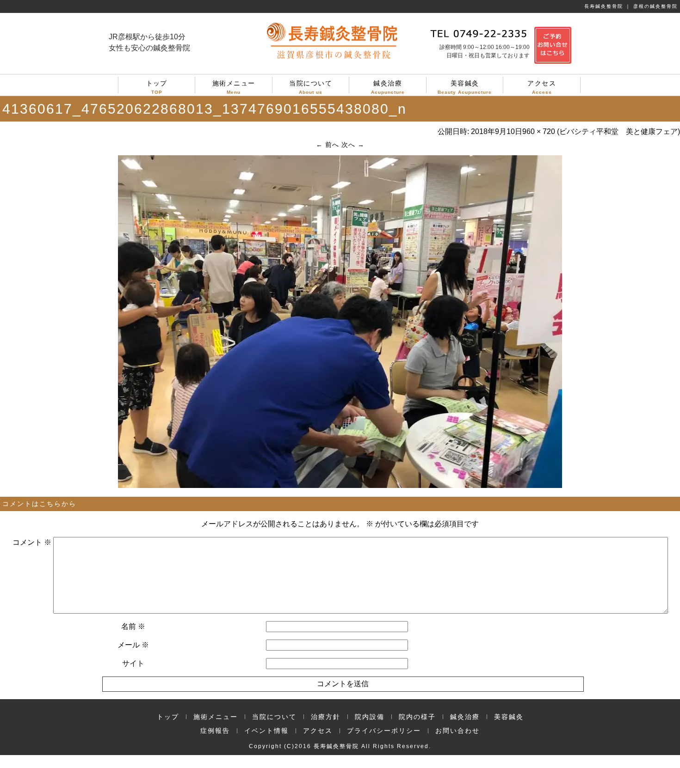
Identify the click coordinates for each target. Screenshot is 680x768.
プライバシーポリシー (384, 730)
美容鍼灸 (465, 86)
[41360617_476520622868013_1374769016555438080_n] (340, 485)
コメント (31, 542)
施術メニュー (233, 86)
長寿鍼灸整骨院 (336, 746)
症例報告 (215, 730)
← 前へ (327, 144)
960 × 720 (538, 131)
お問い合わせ (457, 730)
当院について (310, 86)
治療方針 (325, 716)
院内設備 (369, 716)
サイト (133, 663)
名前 (133, 626)
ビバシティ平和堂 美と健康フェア (618, 131)
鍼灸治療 (388, 86)
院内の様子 (417, 716)
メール (133, 645)
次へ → (353, 144)
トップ (156, 86)
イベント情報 (266, 730)
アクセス (541, 86)
